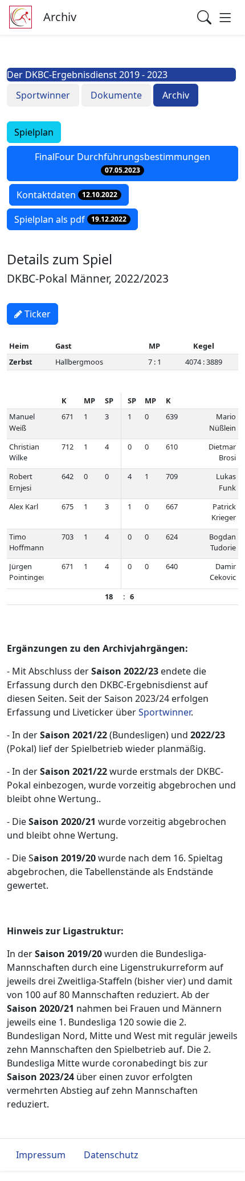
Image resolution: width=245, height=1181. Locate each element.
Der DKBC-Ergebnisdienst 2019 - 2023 (87, 74)
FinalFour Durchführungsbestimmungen (122, 162)
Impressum (41, 1155)
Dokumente (116, 95)
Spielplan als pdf (70, 219)
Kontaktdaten (67, 195)
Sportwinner (43, 95)
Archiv (175, 95)
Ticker (36, 314)
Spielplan (34, 132)
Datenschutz (111, 1155)
